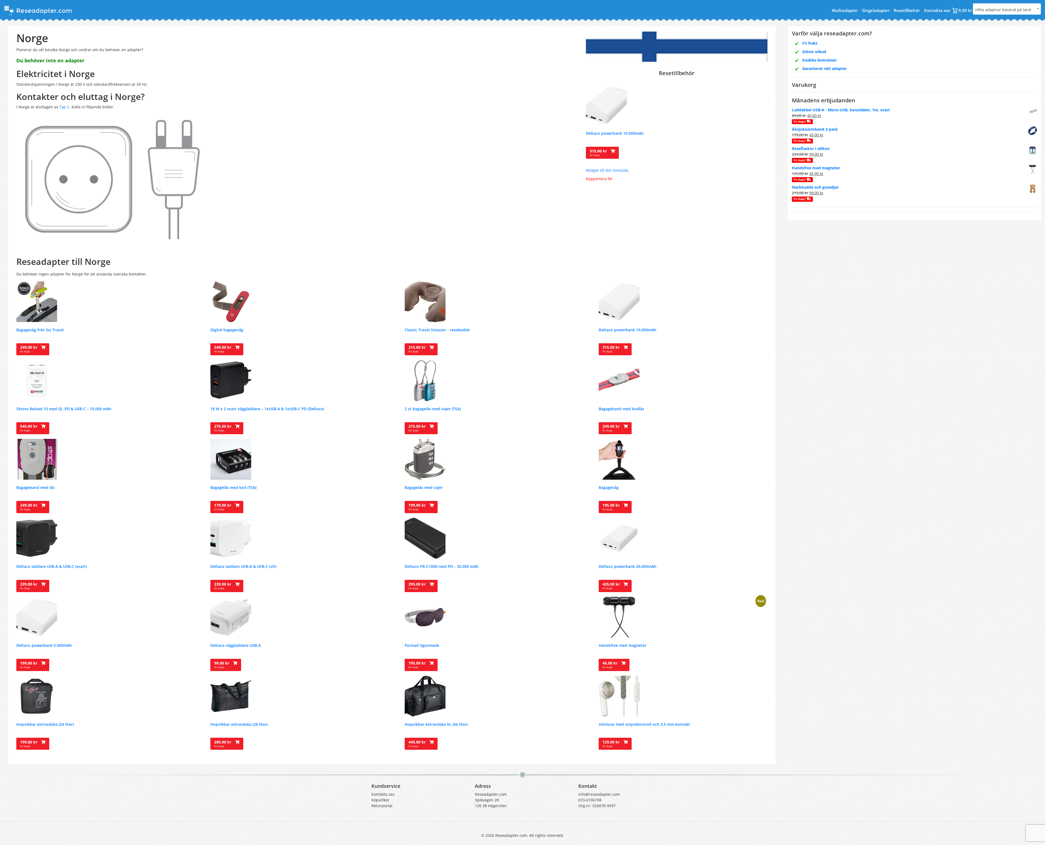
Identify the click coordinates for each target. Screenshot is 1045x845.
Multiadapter (845, 10)
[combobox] (1007, 9)
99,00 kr (222, 664)
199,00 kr (417, 507)
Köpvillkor (380, 800)
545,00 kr (29, 428)
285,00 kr (223, 743)
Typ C (64, 106)
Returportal (381, 805)
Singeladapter (875, 10)
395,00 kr (417, 585)
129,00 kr (612, 743)
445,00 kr (417, 743)
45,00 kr (611, 664)
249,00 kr (29, 349)
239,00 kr (29, 585)
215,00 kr (417, 349)
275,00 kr (223, 428)
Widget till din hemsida (607, 170)
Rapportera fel (599, 178)
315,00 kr (599, 152)
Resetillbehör (907, 10)
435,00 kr (612, 585)
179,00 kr (223, 507)
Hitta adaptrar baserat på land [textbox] (1003, 9)
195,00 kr (612, 507)
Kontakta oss (937, 10)
